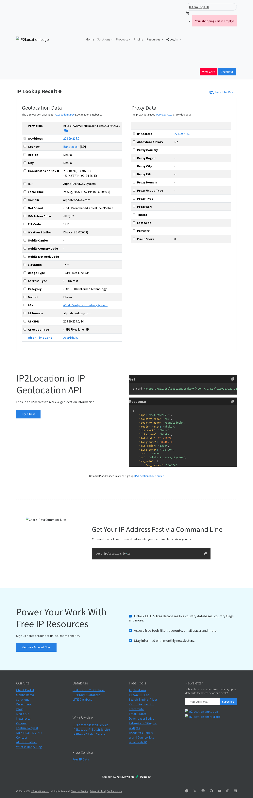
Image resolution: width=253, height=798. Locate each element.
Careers (21, 723)
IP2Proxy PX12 (164, 114)
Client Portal (25, 690)
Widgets (134, 728)
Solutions (103, 39)
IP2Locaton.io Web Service (90, 725)
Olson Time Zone (40, 337)
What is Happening (29, 747)
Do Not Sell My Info (29, 733)
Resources (153, 39)
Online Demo (25, 695)
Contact (21, 737)
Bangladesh (71, 147)
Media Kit (22, 714)
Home (90, 39)
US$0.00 (203, 7)
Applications (137, 690)
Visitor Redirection (141, 704)
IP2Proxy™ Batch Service (89, 734)
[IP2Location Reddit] (203, 791)
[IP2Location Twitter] (194, 791)
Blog (19, 709)
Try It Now (28, 414)
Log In (174, 39)
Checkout (227, 72)
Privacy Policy (97, 791)
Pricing (138, 39)
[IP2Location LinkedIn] (235, 791)
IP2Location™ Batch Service (91, 729)
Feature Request (27, 728)
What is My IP (138, 742)
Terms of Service (79, 791)
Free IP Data (81, 759)
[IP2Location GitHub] (211, 791)
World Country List (141, 737)
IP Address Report (141, 733)
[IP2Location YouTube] (219, 791)
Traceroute (136, 709)
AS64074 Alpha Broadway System (85, 305)
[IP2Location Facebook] (186, 791)
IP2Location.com (40, 791)
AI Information (26, 742)
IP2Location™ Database (89, 690)
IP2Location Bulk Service (149, 476)
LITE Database (82, 699)
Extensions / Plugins (143, 723)
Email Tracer (137, 714)
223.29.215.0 (71, 138)
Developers (23, 704)
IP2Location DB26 (64, 114)
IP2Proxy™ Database (86, 695)
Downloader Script (141, 718)
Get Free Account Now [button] (36, 647)
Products (122, 39)
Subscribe (228, 701)
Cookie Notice (114, 791)
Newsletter (24, 718)
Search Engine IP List (143, 699)
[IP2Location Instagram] (227, 791)
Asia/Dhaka (70, 337)
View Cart (208, 72)
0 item (193, 7)
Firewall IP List (139, 695)
